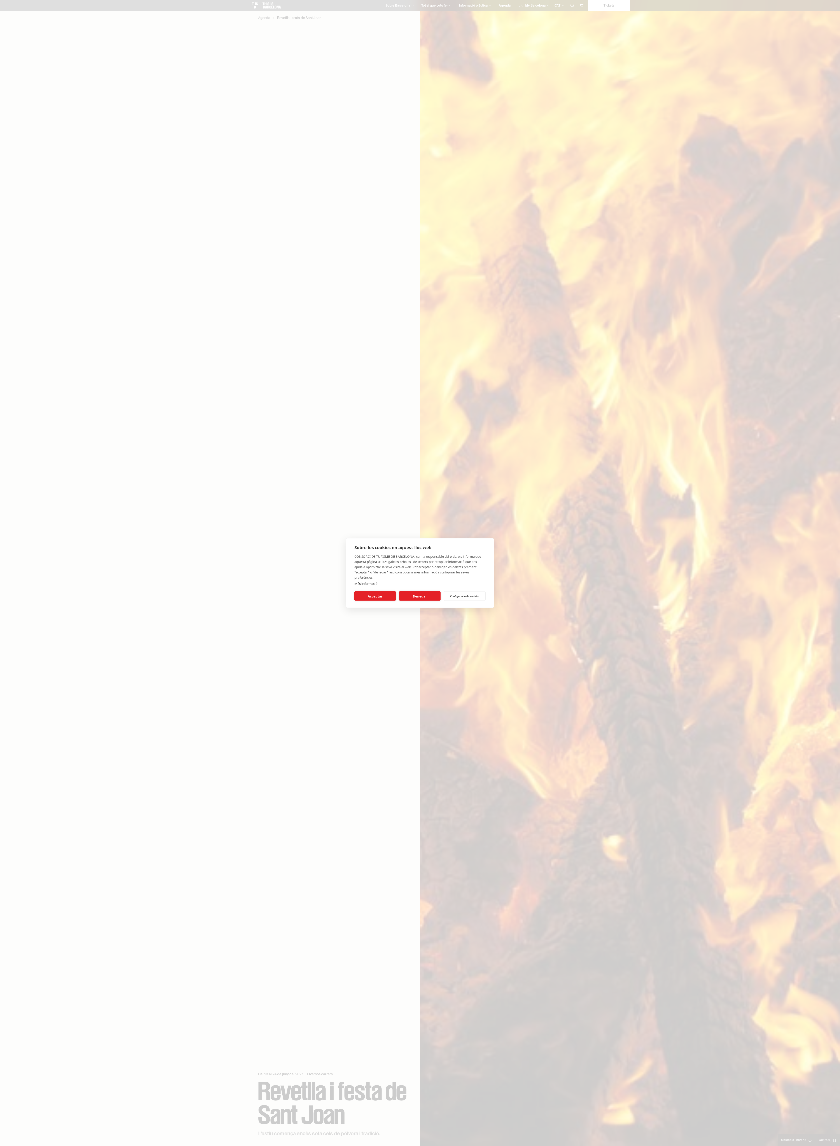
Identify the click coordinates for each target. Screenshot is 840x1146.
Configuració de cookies (464, 596)
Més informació (366, 583)
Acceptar (375, 596)
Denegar (420, 596)
